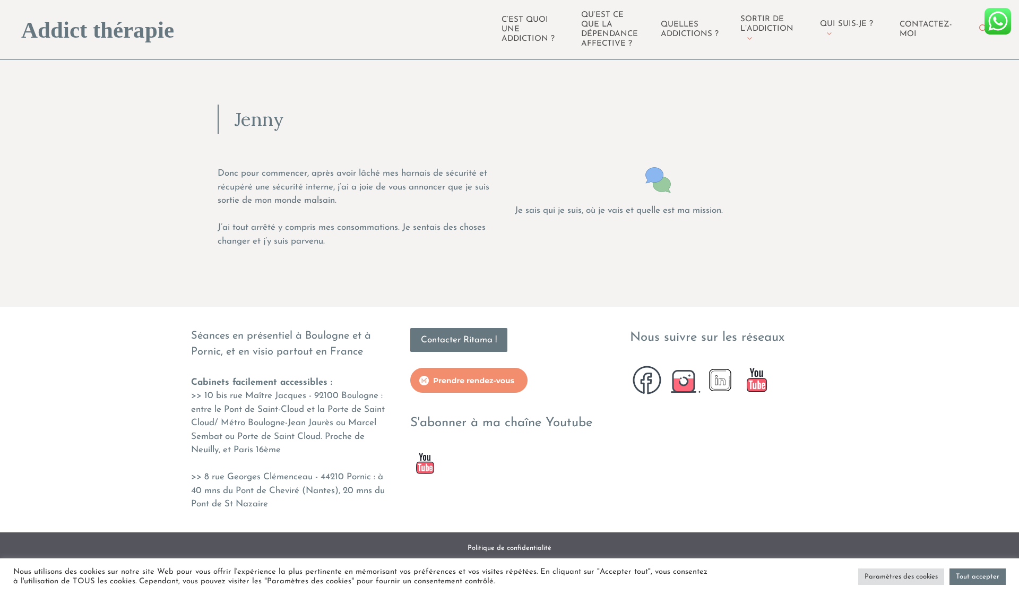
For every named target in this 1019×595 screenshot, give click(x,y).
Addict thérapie (97, 30)
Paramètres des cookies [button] (901, 576)
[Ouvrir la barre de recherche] (983, 30)
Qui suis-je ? (846, 24)
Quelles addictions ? (690, 29)
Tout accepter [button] (977, 576)
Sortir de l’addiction (766, 24)
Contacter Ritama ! (459, 339)
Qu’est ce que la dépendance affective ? (609, 29)
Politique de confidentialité (509, 548)
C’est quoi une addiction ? (528, 29)
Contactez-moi (926, 29)
